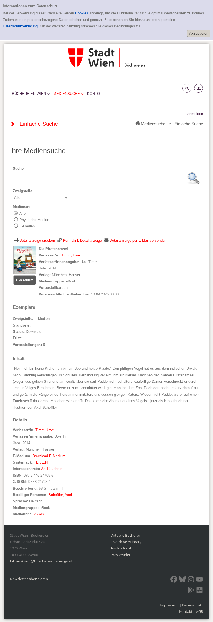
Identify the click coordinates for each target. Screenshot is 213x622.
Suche (18, 168)
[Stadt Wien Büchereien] (106, 57)
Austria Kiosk (121, 548)
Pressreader (120, 554)
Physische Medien (34, 220)
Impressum (169, 605)
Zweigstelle (22, 191)
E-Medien (27, 226)
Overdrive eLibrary (126, 541)
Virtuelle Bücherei (125, 535)
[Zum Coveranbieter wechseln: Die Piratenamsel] (24, 260)
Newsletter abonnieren (29, 578)
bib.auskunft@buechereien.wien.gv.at (41, 561)
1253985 (38, 514)
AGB (199, 611)
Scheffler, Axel (60, 495)
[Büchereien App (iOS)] (199, 591)
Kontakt (185, 611)
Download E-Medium (48, 456)
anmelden (195, 114)
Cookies (81, 13)
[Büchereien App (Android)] (190, 591)
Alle (22, 213)
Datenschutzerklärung (20, 26)
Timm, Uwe (71, 255)
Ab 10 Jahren (51, 469)
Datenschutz (192, 605)
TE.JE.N (41, 462)
